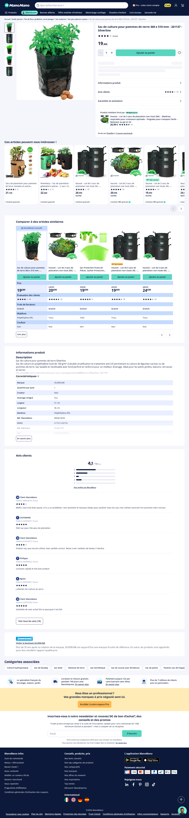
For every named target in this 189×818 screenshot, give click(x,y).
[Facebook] (133, 784)
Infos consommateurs (147, 814)
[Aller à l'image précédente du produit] (22, 61)
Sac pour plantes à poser (78, 19)
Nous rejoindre (11, 783)
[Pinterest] (140, 784)
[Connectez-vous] (176, 5)
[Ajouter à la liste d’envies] (179, 52)
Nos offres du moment (75, 775)
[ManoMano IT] (66, 800)
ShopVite (110, 133)
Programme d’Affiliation (15, 788)
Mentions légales (53, 814)
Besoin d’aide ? (11, 767)
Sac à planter (61, 19)
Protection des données (74, 814)
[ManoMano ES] (87, 800)
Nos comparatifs (72, 767)
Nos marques (70, 771)
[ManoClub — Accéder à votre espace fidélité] (167, 5)
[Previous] (162, 335)
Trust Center (95, 814)
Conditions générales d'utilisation (119, 814)
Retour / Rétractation (14, 762)
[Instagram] (147, 784)
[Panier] (182, 5)
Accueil (7, 19)
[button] (140, 118)
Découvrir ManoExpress (75, 788)
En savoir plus (121, 743)
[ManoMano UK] (73, 800)
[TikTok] (153, 784)
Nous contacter (11, 771)
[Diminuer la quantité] (101, 52)
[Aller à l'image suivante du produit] (87, 61)
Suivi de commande (13, 758)
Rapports (164, 814)
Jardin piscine (17, 19)
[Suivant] (181, 208)
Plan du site (37, 814)
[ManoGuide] (182, 810)
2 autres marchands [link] (124, 133)
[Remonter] (181, 799)
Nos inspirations (72, 779)
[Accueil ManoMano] (17, 5)
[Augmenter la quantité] (112, 52)
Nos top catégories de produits (78, 762)
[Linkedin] (127, 784)
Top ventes (69, 783)
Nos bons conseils (72, 758)
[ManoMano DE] (80, 800)
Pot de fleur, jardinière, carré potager (39, 19)
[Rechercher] (38, 5)
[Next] (169, 335)
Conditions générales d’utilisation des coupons (26, 792)
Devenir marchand (13, 779)
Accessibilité (177, 814)
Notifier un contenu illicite (16, 775)
